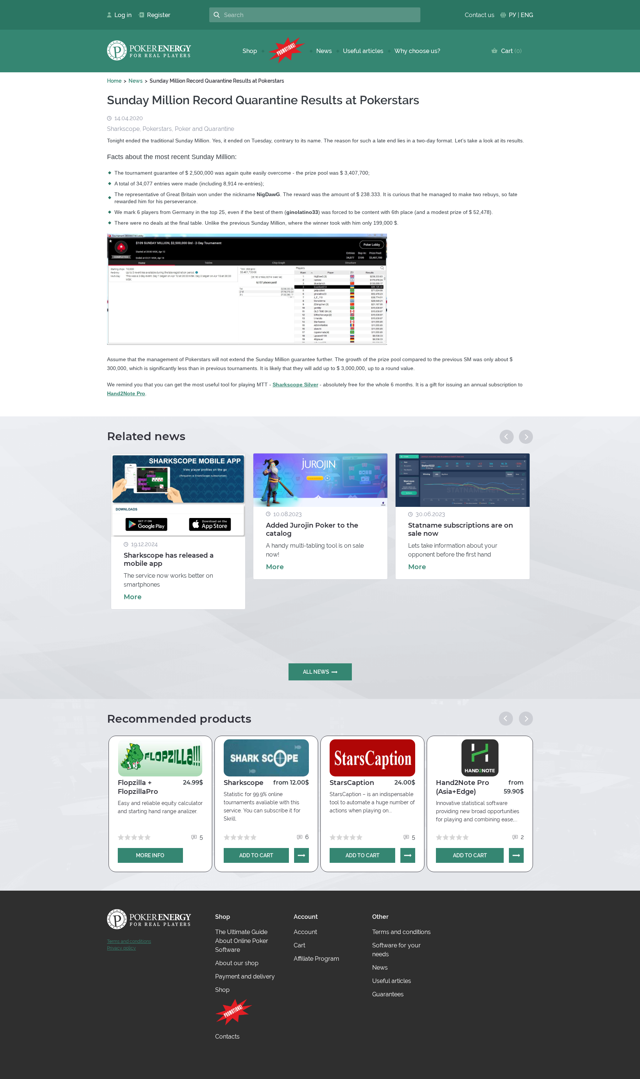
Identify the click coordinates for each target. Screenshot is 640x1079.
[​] (286, 51)
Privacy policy (121, 948)
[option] (178, 531)
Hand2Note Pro (126, 393)
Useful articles (363, 51)
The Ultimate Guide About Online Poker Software (241, 940)
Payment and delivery (245, 976)
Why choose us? (417, 51)
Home (114, 81)
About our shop (237, 963)
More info (150, 855)
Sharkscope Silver (295, 384)
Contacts (227, 1036)
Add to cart (256, 855)
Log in (120, 15)
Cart (510, 51)
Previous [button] (507, 437)
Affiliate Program (316, 958)
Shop (250, 51)
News (324, 51)
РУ (512, 15)
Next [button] (526, 437)
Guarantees (388, 994)
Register (155, 15)
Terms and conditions (129, 941)
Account (305, 932)
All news (316, 672)
